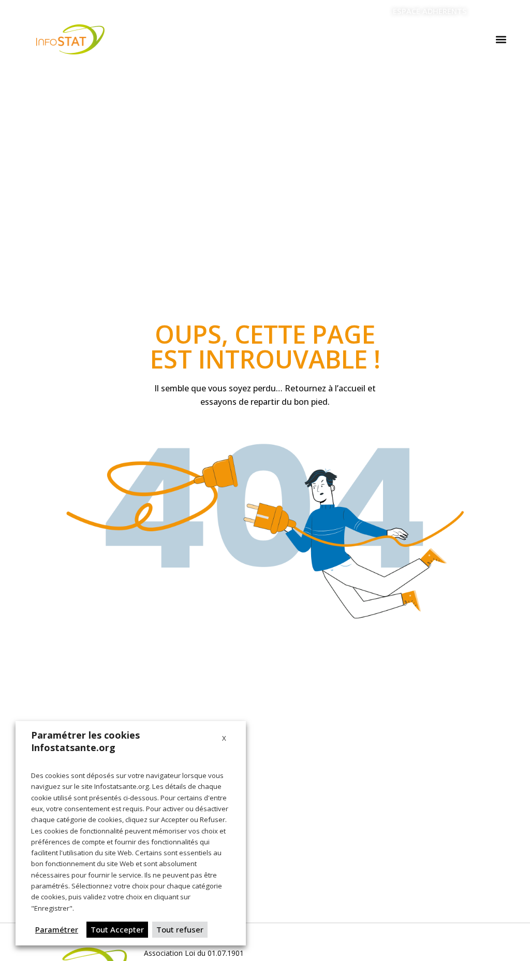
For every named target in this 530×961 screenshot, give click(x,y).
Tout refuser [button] (179, 929)
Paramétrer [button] (56, 929)
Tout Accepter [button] (117, 929)
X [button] (224, 738)
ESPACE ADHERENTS (430, 11)
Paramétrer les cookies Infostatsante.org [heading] (85, 741)
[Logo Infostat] (70, 39)
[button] (501, 39)
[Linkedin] (488, 11)
